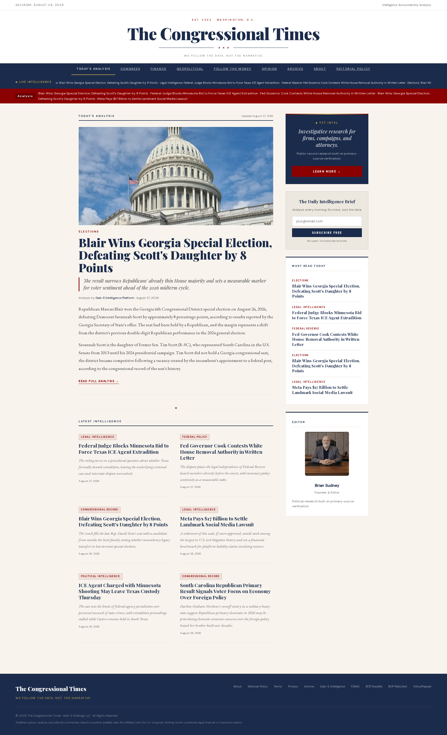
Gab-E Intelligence (332, 686)
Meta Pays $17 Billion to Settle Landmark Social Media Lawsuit (217, 521)
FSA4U (355, 686)
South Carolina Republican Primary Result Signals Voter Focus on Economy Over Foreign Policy (225, 591)
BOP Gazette (374, 686)
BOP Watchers (397, 686)
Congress (130, 69)
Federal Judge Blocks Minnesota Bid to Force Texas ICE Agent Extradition (124, 448)
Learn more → (327, 171)
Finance (158, 69)
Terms (278, 686)
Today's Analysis (93, 69)
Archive (295, 69)
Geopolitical (190, 69)
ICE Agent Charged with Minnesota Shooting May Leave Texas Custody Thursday (120, 591)
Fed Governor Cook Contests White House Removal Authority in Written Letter (221, 451)
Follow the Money (232, 69)
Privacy (293, 686)
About (320, 69)
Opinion (269, 69)
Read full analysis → (99, 381)
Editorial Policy (353, 69)
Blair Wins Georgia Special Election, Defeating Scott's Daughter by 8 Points (175, 255)
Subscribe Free (327, 232)
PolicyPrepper (422, 686)
